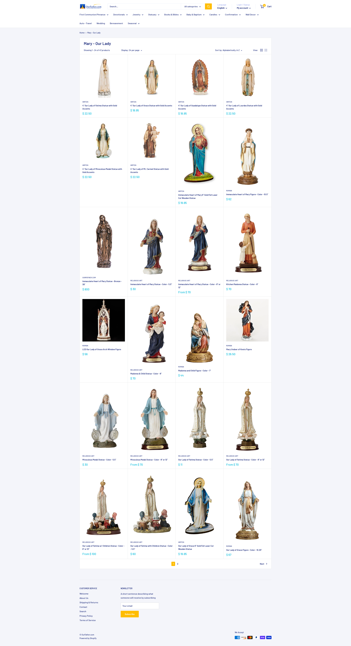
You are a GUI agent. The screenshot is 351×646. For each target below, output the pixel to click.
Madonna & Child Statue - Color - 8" (146, 373)
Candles (213, 14)
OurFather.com (89, 277)
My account (243, 7)
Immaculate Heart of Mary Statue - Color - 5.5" (151, 284)
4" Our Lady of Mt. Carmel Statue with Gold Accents (149, 170)
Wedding (101, 23)
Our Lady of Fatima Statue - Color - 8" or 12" (245, 459)
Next (262, 564)
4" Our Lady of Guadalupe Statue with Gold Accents (197, 107)
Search (83, 611)
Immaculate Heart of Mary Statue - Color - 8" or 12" (199, 286)
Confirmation (231, 14)
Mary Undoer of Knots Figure (239, 349)
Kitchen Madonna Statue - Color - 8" (242, 284)
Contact (83, 607)
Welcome (84, 593)
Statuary (152, 14)
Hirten (85, 102)
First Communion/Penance (92, 14)
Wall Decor (251, 14)
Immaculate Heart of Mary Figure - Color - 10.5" (247, 194)
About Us (84, 598)
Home (82, 33)
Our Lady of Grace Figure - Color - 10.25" (244, 550)
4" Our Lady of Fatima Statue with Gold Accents (99, 107)
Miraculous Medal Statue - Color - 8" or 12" (149, 459)
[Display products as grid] (261, 50)
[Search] (208, 6)
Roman (229, 191)
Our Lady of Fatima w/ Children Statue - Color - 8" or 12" (103, 547)
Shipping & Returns (89, 602)
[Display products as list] (266, 50)
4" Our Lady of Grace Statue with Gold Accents (151, 105)
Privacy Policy (86, 615)
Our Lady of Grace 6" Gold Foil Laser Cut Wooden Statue (196, 547)
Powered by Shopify (88, 638)
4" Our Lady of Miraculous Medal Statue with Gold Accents (102, 170)
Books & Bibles (171, 14)
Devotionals (119, 14)
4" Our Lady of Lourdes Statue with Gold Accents (244, 107)
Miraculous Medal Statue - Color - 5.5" (99, 459)
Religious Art (136, 280)
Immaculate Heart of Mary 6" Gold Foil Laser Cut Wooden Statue (197, 196)
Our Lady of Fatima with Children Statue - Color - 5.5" (151, 547)
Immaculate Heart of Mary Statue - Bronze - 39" (102, 283)
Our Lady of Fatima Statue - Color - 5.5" (195, 459)
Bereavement (116, 23)
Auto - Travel (86, 23)
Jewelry (136, 14)
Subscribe (130, 614)
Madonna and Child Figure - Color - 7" (194, 370)
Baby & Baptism (194, 14)
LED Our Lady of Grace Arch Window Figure (101, 349)
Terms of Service (88, 620)
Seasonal (132, 23)
